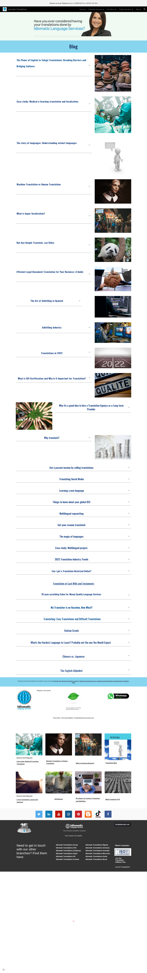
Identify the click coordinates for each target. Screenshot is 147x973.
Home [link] (81, 9)
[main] (74, 46)
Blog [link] (137, 9)
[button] (144, 9)
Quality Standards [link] (125, 9)
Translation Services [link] (95, 9)
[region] (73, 3)
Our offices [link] (110, 9)
